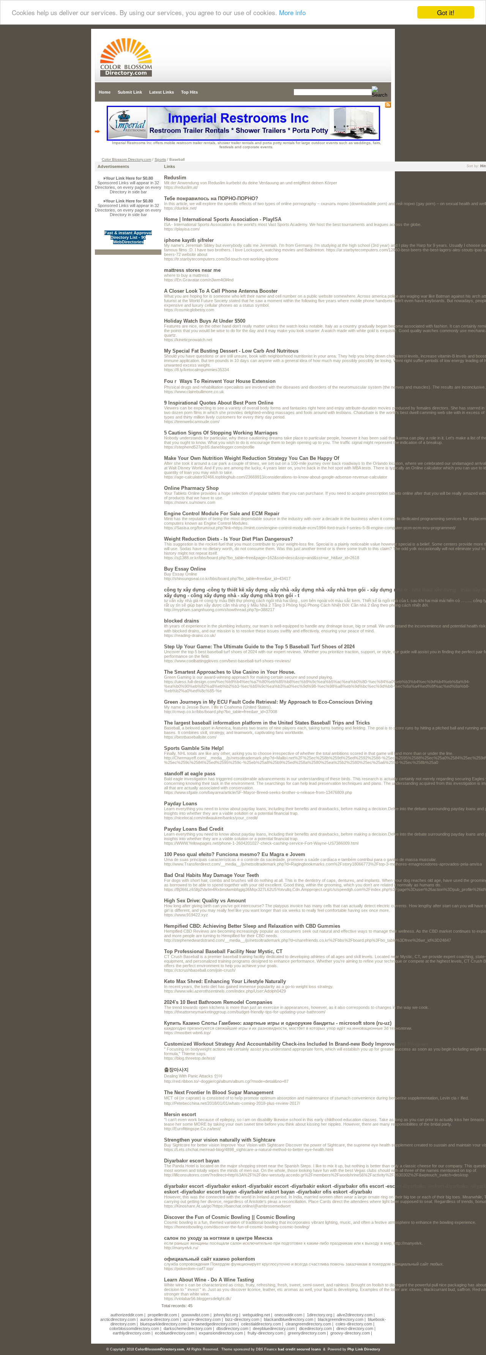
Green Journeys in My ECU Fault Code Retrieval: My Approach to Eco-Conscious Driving (268, 702)
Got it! (445, 12)
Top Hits (189, 92)
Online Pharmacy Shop (191, 488)
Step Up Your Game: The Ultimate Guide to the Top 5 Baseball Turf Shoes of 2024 (259, 646)
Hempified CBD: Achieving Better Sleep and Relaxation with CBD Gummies (252, 926)
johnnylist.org (226, 1315)
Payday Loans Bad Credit (193, 829)
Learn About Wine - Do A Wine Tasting (209, 1280)
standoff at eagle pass (189, 773)
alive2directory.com (354, 1315)
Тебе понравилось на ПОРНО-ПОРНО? (211, 198)
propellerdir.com (162, 1315)
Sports (160, 159)
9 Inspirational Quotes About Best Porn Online (218, 403)
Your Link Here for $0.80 (129, 178)
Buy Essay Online (185, 569)
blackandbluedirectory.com (288, 1319)
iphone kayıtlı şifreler (189, 240)
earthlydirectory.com (131, 1333)
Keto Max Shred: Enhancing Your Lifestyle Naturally (225, 981)
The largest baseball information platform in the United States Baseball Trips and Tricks (267, 723)
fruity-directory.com (265, 1333)
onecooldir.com (288, 1315)
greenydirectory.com (307, 1333)
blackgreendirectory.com (340, 1319)
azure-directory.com (202, 1319)
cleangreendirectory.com (308, 1324)
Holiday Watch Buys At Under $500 (204, 321)
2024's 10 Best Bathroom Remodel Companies (218, 1002)
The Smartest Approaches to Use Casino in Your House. (229, 672)
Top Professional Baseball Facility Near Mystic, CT (223, 951)
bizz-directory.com (242, 1319)
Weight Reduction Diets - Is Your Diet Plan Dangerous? (228, 539)
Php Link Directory (363, 1349)
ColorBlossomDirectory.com (159, 1349)
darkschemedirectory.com (188, 1328)
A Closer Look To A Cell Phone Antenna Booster (221, 291)
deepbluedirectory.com (274, 1328)
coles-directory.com (354, 1324)
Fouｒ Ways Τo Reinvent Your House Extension (220, 381)
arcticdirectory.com (118, 1319)
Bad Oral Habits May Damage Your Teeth (211, 875)
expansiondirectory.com (221, 1333)
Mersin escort (180, 1114)
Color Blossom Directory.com (126, 159)
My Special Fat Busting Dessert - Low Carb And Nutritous (231, 351)
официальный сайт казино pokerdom (209, 1259)
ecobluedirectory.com (174, 1333)
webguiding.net (256, 1315)
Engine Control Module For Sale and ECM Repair (221, 513)
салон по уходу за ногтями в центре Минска (218, 1238)
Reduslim (175, 177)
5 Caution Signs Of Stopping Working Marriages (221, 433)
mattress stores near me (192, 270)
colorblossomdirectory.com (134, 1328)
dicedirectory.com (315, 1328)
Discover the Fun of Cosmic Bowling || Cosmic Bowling (229, 1217)
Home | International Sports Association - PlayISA (222, 219)
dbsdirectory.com (232, 1328)
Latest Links (161, 92)
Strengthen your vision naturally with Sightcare (219, 1140)
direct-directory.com (354, 1328)
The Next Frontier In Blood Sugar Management (218, 1092)
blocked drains (181, 621)
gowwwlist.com (195, 1315)
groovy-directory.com (350, 1333)
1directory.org (319, 1315)
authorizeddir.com (126, 1315)
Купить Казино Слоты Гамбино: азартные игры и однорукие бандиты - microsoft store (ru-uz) (277, 1023)
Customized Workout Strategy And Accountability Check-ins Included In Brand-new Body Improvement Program (296, 1044)
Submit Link (130, 92)
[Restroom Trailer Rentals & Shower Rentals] (243, 139)
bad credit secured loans (299, 1349)
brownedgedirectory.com (214, 1324)
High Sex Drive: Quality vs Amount (205, 900)
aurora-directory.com (159, 1319)
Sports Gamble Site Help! (194, 748)
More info (292, 12)
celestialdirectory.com (261, 1324)
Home (104, 92)
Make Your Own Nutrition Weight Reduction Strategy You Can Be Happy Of (251, 458)
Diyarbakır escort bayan (191, 1161)
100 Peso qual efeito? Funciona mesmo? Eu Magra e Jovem (234, 854)
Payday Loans (180, 803)
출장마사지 (176, 1070)
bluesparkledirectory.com (163, 1324)
